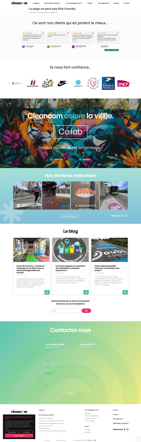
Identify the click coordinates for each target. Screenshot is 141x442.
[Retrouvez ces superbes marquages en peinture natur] (85, 195)
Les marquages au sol (73, 3)
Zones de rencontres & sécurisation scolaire (52, 431)
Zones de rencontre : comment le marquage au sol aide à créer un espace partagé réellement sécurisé (31, 269)
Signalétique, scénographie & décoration (51, 423)
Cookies (47, 440)
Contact (126, 3)
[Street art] (52, 160)
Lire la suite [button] (50, 42)
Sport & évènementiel (45, 426)
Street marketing (44, 428)
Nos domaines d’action (52, 3)
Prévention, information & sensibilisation (51, 421)
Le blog (116, 3)
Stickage (86, 159)
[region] (19, 426)
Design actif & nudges (46, 418)
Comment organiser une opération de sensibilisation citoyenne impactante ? (70, 268)
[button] (21, 38)
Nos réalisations (103, 3)
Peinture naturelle (90, 418)
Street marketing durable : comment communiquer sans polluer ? (107, 268)
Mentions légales (60, 440)
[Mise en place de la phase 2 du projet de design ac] (56, 195)
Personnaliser (12, 432)
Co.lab (89, 3)
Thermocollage (89, 421)
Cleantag (88, 413)
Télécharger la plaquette (120, 423)
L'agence (42, 410)
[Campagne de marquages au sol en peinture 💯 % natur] (114, 195)
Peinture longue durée (91, 416)
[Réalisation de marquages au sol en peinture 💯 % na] (27, 195)
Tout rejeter (26, 432)
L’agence (36, 3)
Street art (58, 159)
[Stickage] (80, 160)
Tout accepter (19, 435)
